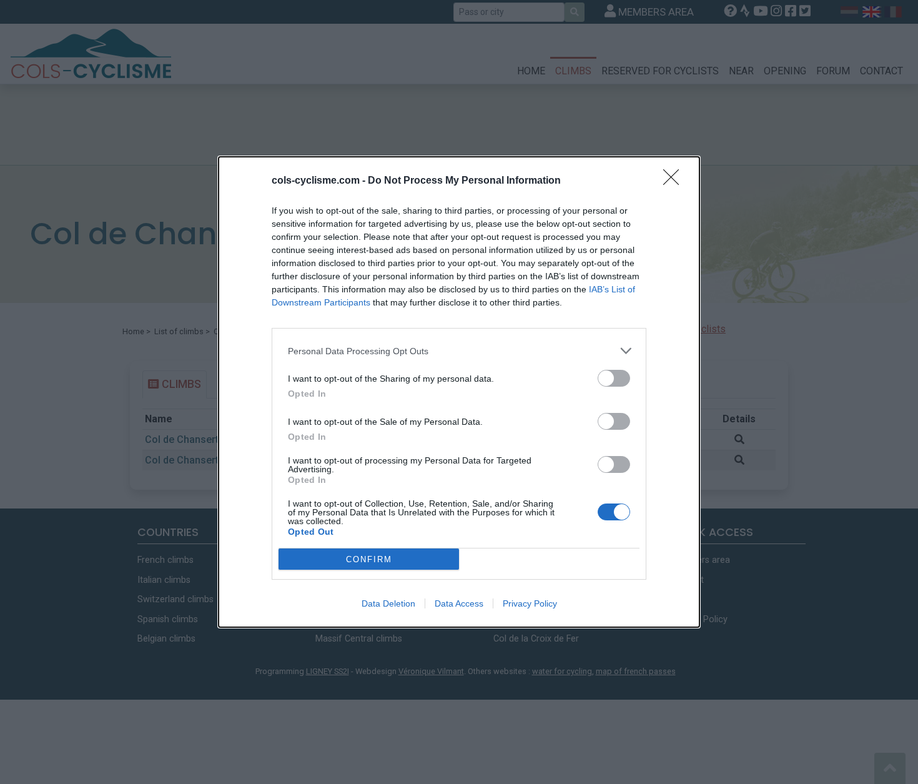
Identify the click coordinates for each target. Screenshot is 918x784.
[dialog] (459, 392)
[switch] (614, 378)
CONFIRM (369, 559)
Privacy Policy (530, 603)
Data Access (459, 603)
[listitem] (459, 350)
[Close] (675, 181)
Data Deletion (388, 603)
